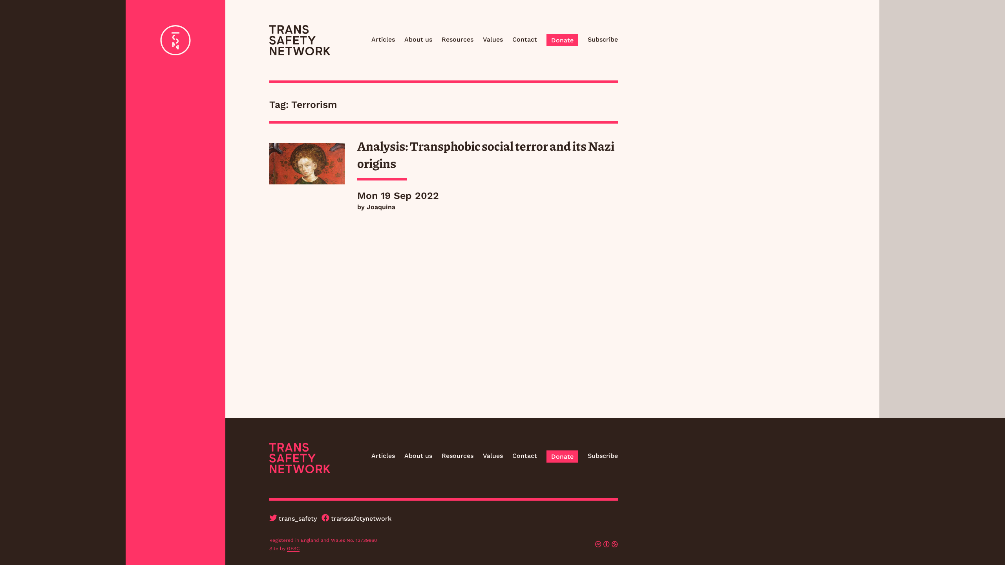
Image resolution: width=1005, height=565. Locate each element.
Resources (457, 39)
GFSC (293, 548)
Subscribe (603, 39)
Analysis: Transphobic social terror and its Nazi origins (485, 154)
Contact (524, 39)
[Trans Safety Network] (299, 40)
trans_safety (298, 518)
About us (418, 39)
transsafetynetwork (361, 518)
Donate (562, 40)
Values (493, 39)
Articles (383, 39)
